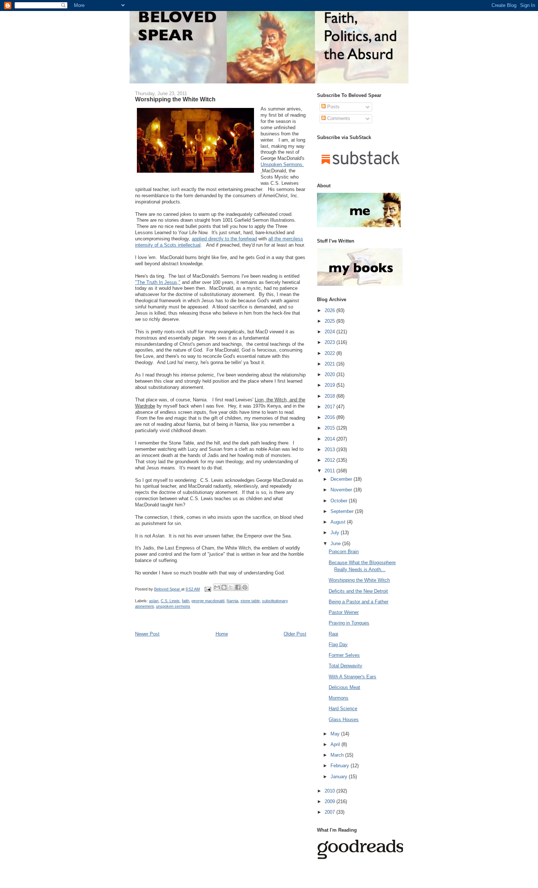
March (337, 755)
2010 (330, 791)
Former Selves (344, 655)
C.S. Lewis (170, 601)
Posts (333, 106)
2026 (330, 310)
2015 (330, 428)
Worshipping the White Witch (359, 580)
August (338, 522)
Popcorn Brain (344, 551)
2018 (330, 396)
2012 (330, 460)
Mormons (338, 698)
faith (185, 601)
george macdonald (207, 601)
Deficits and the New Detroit (358, 591)
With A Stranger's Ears (352, 676)
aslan (153, 601)
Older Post (295, 634)
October (339, 500)
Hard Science (343, 708)
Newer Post (147, 634)
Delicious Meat (344, 687)
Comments (338, 118)
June (336, 543)
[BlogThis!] (224, 587)
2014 (330, 439)
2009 (330, 801)
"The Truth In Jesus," (157, 282)
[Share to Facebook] (238, 587)
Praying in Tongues (349, 623)
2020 (330, 374)
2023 (330, 342)
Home (222, 634)
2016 (330, 417)
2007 (330, 812)
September (342, 511)
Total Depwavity (345, 665)
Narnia (232, 601)
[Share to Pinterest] (245, 587)
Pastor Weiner (344, 612)
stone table (250, 601)
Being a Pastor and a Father (358, 601)
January (339, 776)
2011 (330, 470)
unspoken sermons (173, 606)
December (342, 479)
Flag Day (338, 644)
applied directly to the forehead (224, 238)
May (335, 734)
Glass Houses (344, 719)
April (335, 744)
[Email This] (217, 587)
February (340, 765)
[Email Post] (207, 589)
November (342, 489)
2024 (330, 331)
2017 (330, 406)
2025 (330, 321)
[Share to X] (231, 587)
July (335, 532)
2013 (330, 449)
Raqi (333, 634)
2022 (330, 353)
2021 (330, 364)
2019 (330, 385)
